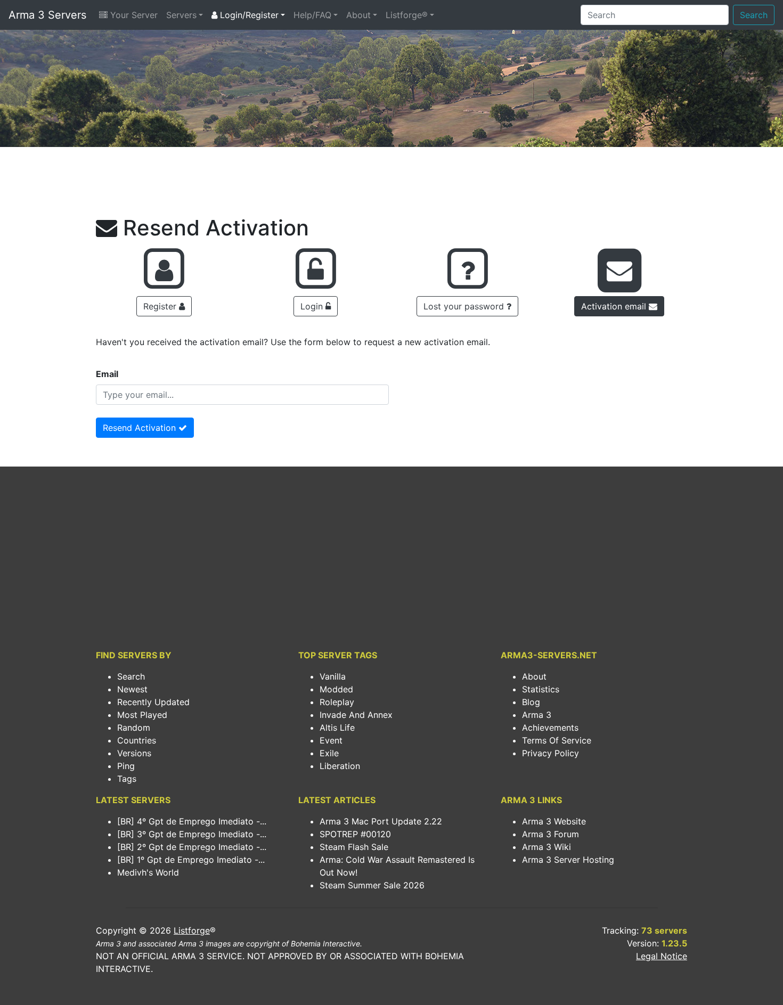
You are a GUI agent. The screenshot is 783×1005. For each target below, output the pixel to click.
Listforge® (407, 15)
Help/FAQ (312, 15)
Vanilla (333, 676)
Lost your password (465, 306)
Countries (136, 740)
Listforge (192, 930)
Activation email (615, 306)
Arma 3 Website (554, 821)
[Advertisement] (391, 184)
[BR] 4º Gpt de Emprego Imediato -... (191, 821)
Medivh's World (148, 872)
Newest (132, 689)
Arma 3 (536, 714)
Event (331, 740)
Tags (126, 778)
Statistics (540, 689)
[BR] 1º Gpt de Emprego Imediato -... (191, 859)
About (358, 15)
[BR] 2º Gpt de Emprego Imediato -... (191, 846)
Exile (329, 753)
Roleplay (337, 702)
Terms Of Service (556, 740)
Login (312, 306)
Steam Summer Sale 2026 (372, 885)
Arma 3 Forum (550, 834)
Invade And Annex (356, 714)
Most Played (142, 714)
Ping (126, 766)
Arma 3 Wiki (546, 846)
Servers (181, 15)
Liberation (340, 766)
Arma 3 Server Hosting (568, 859)
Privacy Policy (550, 753)
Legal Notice (661, 956)
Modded (336, 689)
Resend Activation (140, 427)
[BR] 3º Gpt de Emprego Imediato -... (191, 834)
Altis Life (337, 727)
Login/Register (248, 15)
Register (161, 306)
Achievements (550, 727)
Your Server (133, 15)
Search (754, 15)
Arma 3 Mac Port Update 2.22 (381, 821)
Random (133, 727)
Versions (134, 753)
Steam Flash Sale (354, 846)
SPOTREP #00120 (355, 834)
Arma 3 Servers (47, 15)
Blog (531, 702)
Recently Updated (153, 702)
